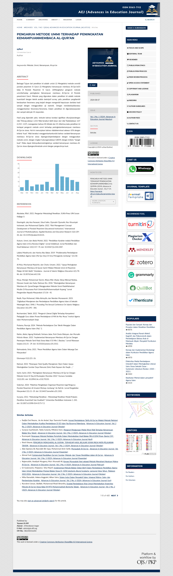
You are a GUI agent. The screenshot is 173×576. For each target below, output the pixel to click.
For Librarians (130, 480)
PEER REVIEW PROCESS (138, 77)
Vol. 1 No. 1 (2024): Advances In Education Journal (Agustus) (62, 27)
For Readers (130, 472)
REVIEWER (133, 60)
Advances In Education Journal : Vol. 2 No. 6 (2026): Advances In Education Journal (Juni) (76, 481)
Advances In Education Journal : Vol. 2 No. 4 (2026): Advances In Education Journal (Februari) (67, 465)
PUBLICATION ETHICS (137, 65)
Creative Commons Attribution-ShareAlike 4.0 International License (101, 161)
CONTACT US (133, 124)
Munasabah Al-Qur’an (80, 449)
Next (113, 495)
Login (78, 20)
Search (151, 20)
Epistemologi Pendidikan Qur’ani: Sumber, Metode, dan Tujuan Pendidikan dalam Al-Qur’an (67, 455)
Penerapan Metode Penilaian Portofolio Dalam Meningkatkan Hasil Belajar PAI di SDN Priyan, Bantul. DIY (72, 436)
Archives (43, 20)
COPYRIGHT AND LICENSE (138, 89)
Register (67, 20)
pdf (93, 85)
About (54, 20)
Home (19, 20)
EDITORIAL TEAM (135, 54)
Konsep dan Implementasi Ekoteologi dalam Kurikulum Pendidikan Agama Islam (140, 352)
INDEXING (133, 100)
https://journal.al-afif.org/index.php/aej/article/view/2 (102, 194)
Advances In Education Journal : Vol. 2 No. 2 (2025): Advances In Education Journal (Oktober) (74, 433)
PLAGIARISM (133, 94)
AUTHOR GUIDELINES (137, 106)
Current (30, 20)
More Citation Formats (98, 202)
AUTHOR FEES (134, 118)
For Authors (130, 476)
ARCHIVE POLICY (135, 112)
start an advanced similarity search (41, 501)
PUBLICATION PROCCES (138, 71)
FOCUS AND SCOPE (136, 48)
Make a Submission (136, 28)
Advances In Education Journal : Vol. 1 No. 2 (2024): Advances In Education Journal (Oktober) (66, 446)
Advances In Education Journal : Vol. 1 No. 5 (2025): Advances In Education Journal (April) (57, 439)
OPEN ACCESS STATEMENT (139, 83)
